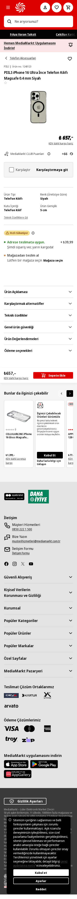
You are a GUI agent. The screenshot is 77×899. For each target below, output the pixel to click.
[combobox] (42, 21)
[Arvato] (11, 706)
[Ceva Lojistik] (11, 695)
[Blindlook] (14, 496)
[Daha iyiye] (38, 496)
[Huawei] (17, 774)
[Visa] (11, 728)
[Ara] (9, 21)
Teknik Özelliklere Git (16, 217)
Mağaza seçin (53, 260)
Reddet (41, 889)
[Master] (29, 728)
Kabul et (41, 873)
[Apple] (16, 764)
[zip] (29, 740)
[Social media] (8, 563)
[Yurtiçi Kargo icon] (47, 695)
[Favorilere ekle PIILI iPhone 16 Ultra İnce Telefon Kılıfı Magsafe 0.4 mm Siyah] (70, 58)
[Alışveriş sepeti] (68, 7)
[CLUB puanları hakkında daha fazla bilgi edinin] (49, 154)
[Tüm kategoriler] (8, 7)
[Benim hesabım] (45, 7)
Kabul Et (50, 455)
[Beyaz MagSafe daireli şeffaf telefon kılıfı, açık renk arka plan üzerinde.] (19, 416)
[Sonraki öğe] (70, 393)
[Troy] (11, 739)
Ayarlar (41, 881)
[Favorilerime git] (57, 7)
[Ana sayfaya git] (22, 7)
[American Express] (47, 728)
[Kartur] (29, 695)
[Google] (44, 764)
